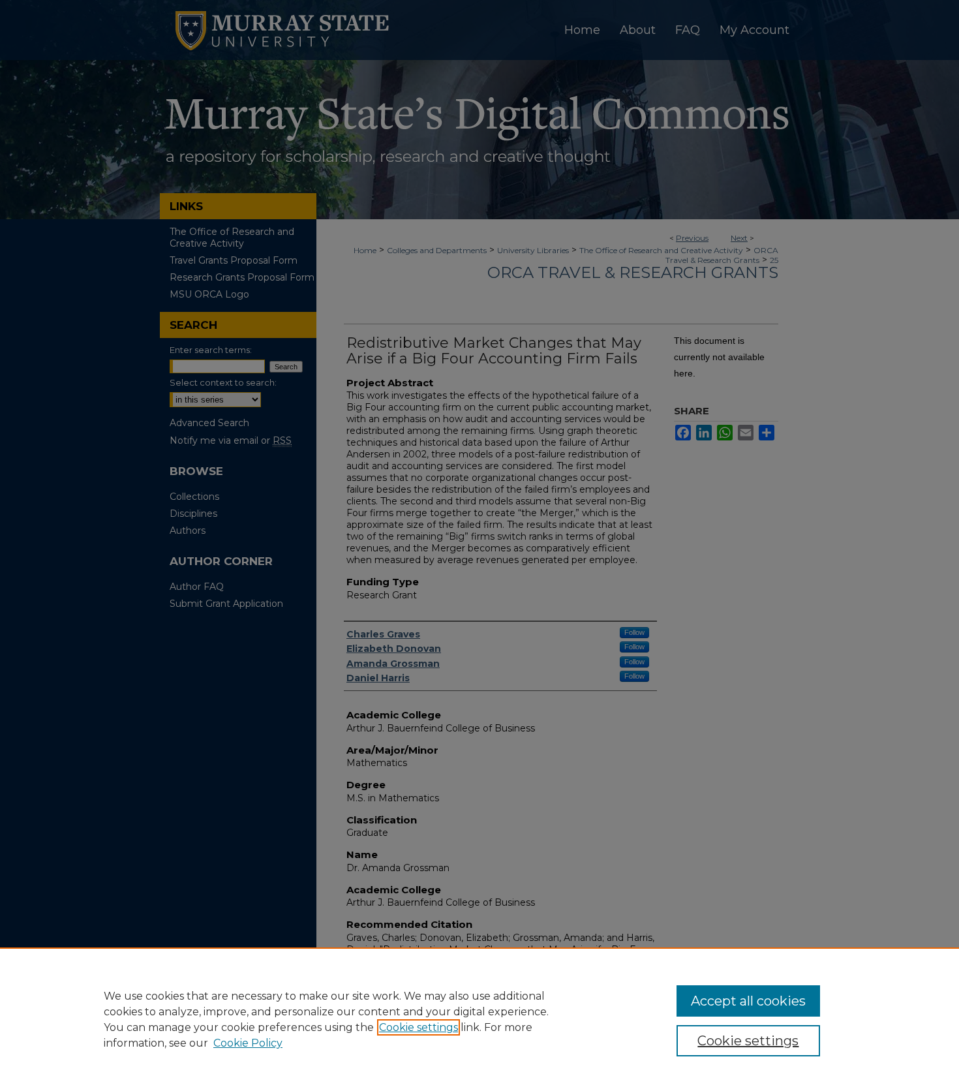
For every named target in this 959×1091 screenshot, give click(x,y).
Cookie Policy (247, 1043)
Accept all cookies (748, 1001)
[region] (479, 1019)
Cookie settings (418, 1027)
